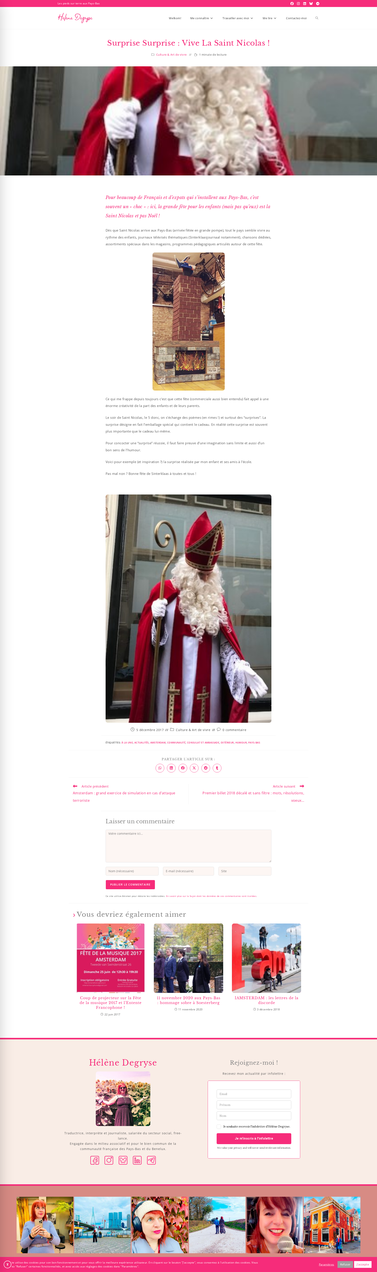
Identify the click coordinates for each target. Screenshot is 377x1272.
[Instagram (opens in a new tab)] (299, 3)
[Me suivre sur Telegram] (151, 1160)
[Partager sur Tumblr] (217, 768)
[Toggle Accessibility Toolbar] (7, 1264)
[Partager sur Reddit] (205, 768)
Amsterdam (158, 742)
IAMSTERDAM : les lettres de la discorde (266, 1000)
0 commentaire (234, 730)
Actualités (141, 742)
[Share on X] (194, 768)
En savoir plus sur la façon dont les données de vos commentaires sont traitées (211, 896)
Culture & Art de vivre (171, 55)
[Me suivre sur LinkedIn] (137, 1160)
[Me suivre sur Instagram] (108, 1160)
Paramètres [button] (326, 1264)
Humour (241, 742)
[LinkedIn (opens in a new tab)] (305, 3)
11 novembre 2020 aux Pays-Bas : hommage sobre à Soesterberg (188, 1000)
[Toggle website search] (317, 18)
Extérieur (227, 742)
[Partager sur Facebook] (182, 768)
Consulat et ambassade (203, 742)
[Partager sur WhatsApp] (160, 768)
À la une (127, 742)
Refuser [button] (345, 1264)
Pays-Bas (254, 742)
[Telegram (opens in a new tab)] (317, 3)
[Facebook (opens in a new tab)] (292, 3)
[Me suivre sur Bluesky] (123, 1160)
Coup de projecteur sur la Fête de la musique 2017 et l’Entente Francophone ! (111, 1003)
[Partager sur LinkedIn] (171, 768)
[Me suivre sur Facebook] (94, 1160)
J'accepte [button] (363, 1264)
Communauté (176, 742)
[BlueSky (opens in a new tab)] (311, 3)
